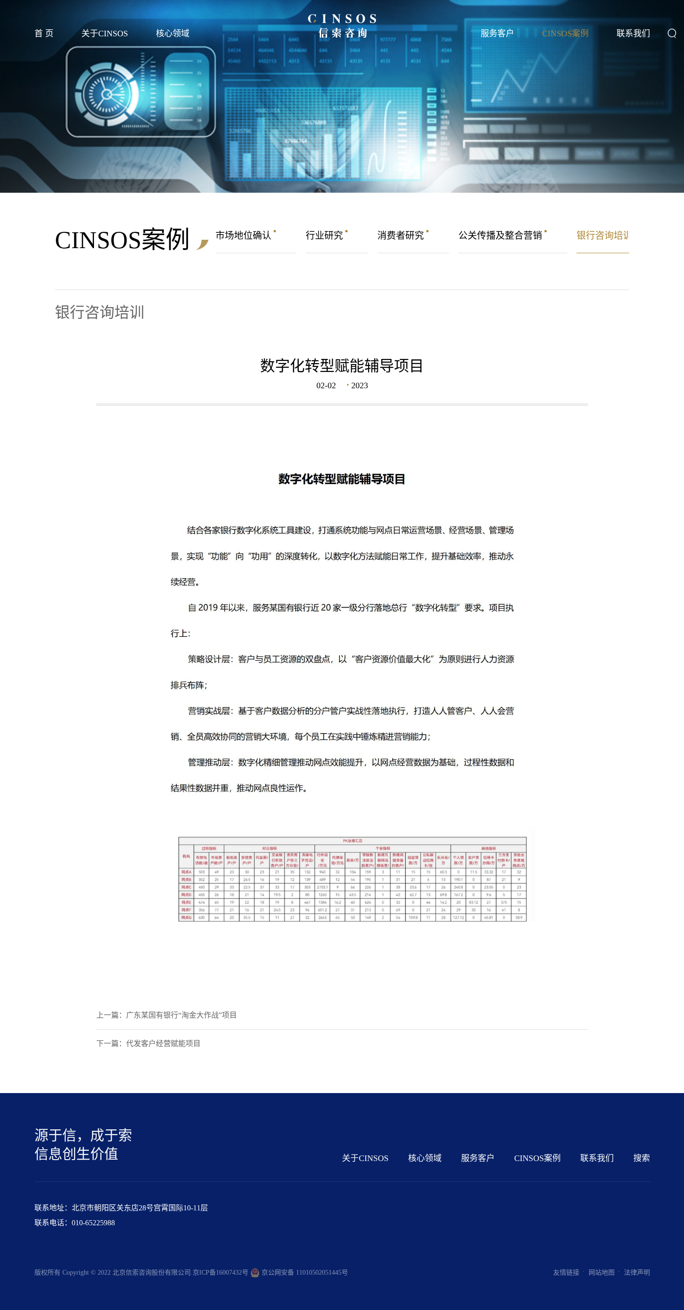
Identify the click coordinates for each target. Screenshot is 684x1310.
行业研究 (325, 235)
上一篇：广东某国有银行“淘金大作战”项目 (166, 1015)
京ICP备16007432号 (220, 1272)
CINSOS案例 (565, 33)
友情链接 (566, 1272)
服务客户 (497, 33)
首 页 (44, 33)
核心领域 (172, 33)
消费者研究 (401, 235)
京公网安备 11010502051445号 (304, 1272)
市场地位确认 (244, 235)
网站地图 (602, 1272)
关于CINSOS (104, 33)
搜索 (641, 1158)
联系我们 (633, 33)
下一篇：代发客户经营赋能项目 (148, 1043)
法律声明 (637, 1272)
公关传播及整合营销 (501, 235)
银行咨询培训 (606, 235)
